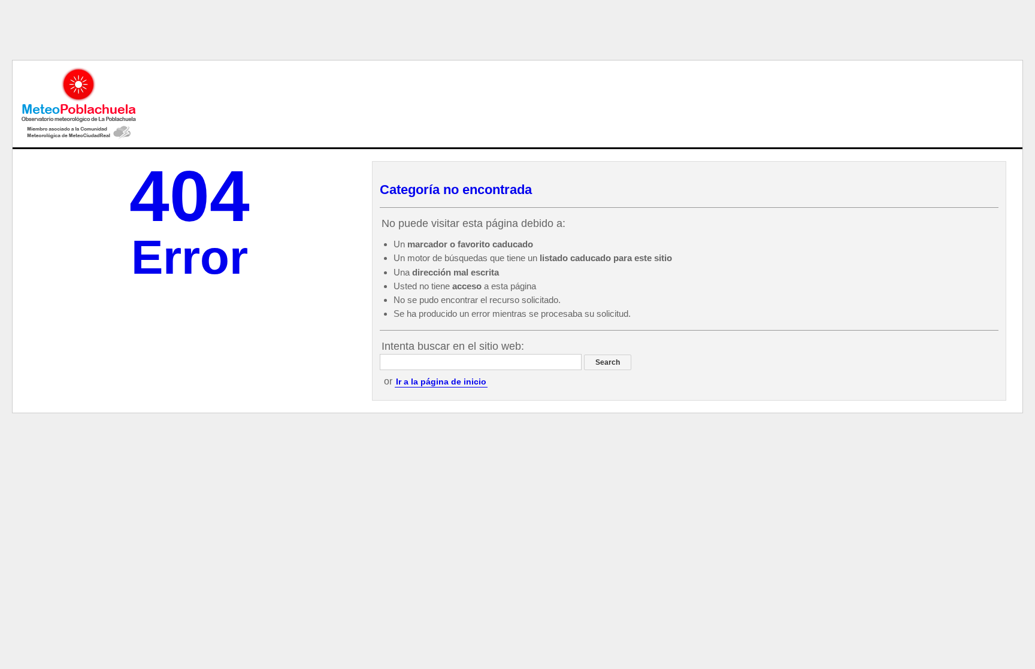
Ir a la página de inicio (441, 381)
